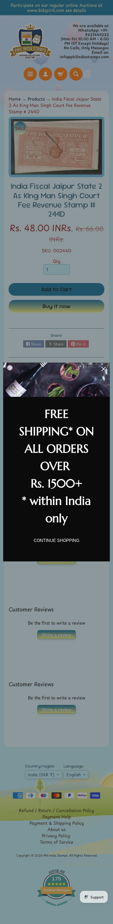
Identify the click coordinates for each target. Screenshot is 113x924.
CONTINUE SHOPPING (56, 540)
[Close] (103, 369)
